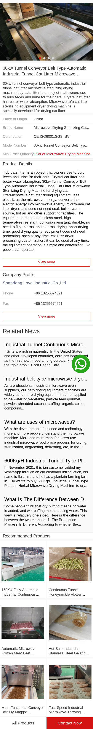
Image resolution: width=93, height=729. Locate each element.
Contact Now (70, 723)
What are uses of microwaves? (39, 422)
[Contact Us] (81, 364)
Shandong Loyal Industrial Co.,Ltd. (35, 283)
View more (46, 262)
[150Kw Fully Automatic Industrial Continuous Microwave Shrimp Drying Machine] (23, 585)
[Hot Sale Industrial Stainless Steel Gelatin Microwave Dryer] (70, 644)
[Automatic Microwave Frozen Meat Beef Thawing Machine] (23, 644)
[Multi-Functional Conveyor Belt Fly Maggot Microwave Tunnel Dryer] (23, 703)
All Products (23, 723)
